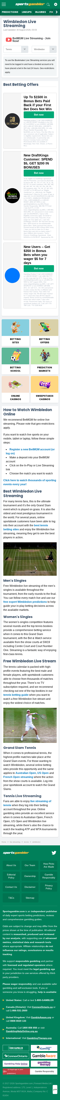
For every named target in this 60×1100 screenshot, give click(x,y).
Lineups (27, 12)
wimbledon (36, 842)
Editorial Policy (11, 876)
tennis (26, 842)
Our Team (30, 865)
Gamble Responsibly (48, 876)
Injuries (40, 12)
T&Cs (11, 897)
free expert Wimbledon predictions (25, 601)
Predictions (10, 12)
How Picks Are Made (48, 865)
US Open (43, 773)
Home (4, 842)
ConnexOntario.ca (42, 1007)
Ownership (30, 876)
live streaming (15, 842)
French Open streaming (18, 777)
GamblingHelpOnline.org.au (22, 1031)
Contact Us (11, 887)
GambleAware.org (41, 1017)
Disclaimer (30, 887)
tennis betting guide (15, 694)
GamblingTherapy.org (39, 1038)
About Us (11, 865)
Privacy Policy (49, 887)
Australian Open (26, 773)
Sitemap (30, 897)
